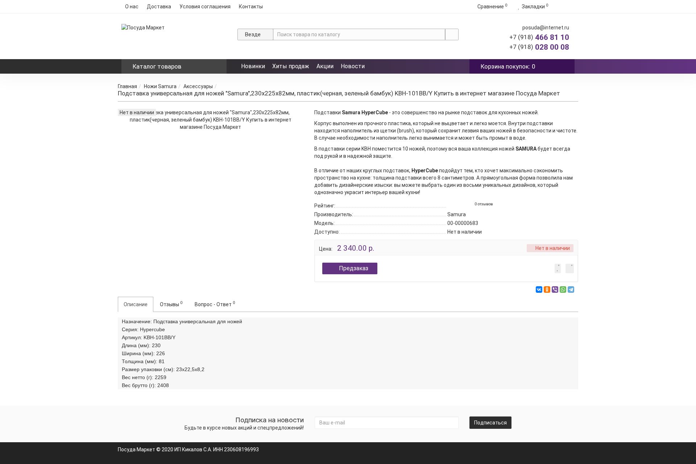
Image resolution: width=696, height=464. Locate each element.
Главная (127, 86)
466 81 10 (539, 37)
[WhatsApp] (563, 289)
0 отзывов (484, 204)
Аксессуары (198, 86)
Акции (325, 66)
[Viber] (555, 289)
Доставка (159, 6)
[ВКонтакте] (539, 289)
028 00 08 (539, 47)
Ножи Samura (160, 86)
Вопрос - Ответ (215, 303)
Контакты (251, 6)
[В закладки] (558, 268)
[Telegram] (571, 289)
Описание (136, 304)
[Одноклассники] (547, 289)
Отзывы (171, 303)
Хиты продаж (290, 66)
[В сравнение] (570, 268)
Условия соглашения (205, 6)
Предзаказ (353, 268)
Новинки (253, 66)
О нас (131, 6)
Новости (353, 66)
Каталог (157, 66)
